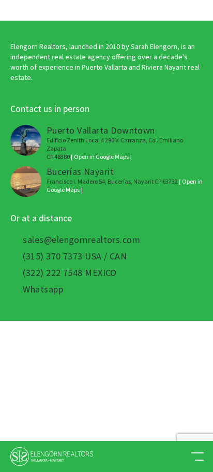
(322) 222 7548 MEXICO (69, 273)
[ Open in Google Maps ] (101, 156)
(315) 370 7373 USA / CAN (75, 256)
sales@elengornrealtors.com (81, 240)
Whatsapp (43, 289)
